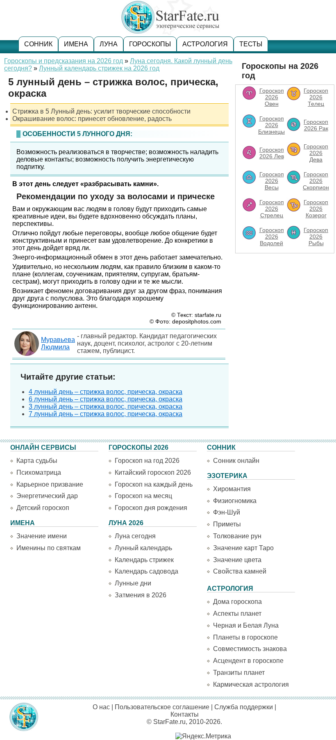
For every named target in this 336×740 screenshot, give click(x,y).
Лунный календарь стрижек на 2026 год (99, 68)
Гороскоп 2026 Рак (316, 125)
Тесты (250, 44)
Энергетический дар (47, 495)
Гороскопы (150, 44)
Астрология (205, 44)
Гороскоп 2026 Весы (271, 181)
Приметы (227, 524)
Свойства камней (239, 571)
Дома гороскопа (237, 601)
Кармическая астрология (251, 684)
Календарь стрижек (144, 559)
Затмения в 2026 (140, 595)
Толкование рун (237, 536)
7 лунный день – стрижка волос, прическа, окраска (105, 413)
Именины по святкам (48, 547)
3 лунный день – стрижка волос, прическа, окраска (105, 406)
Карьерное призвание (49, 484)
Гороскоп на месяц (143, 495)
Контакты (184, 714)
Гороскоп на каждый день (154, 484)
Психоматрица (38, 472)
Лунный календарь (143, 547)
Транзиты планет (239, 672)
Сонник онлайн (236, 460)
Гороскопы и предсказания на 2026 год (63, 60)
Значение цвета (237, 559)
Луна (109, 44)
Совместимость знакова (250, 648)
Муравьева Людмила (58, 343)
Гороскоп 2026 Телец (316, 97)
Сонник (38, 44)
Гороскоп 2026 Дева (316, 153)
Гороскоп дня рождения (151, 507)
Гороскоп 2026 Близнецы (271, 125)
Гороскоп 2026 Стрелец (271, 209)
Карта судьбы (36, 460)
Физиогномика (235, 500)
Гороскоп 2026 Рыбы (316, 236)
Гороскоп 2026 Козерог (316, 209)
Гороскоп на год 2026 (147, 460)
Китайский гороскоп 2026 (153, 472)
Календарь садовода (146, 571)
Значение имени (41, 536)
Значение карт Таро (243, 547)
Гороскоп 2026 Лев (271, 152)
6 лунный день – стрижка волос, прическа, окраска (105, 399)
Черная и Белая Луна (246, 625)
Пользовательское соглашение (162, 707)
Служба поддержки (243, 707)
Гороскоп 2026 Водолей (271, 236)
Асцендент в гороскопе (248, 660)
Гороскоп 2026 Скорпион (316, 181)
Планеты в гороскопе (245, 637)
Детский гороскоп (42, 507)
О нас (101, 707)
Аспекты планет (237, 613)
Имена (76, 44)
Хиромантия (232, 488)
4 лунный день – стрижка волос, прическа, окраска (105, 391)
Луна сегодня (135, 536)
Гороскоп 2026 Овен (271, 97)
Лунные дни (133, 583)
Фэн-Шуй (226, 512)
